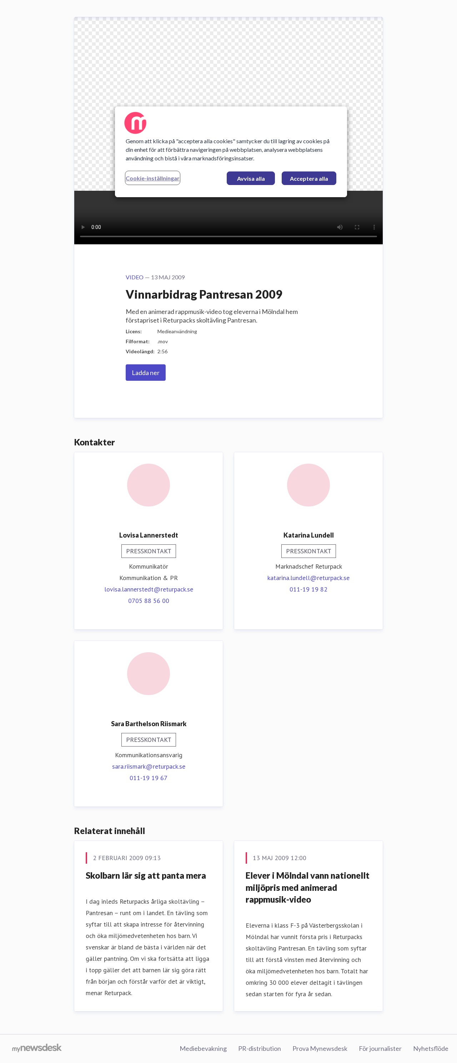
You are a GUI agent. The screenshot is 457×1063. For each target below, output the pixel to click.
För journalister (380, 1048)
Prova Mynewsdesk (319, 1048)
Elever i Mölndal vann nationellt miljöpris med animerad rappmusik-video (308, 887)
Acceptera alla (309, 178)
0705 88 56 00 (148, 601)
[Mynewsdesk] (37, 1048)
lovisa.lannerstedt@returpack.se (148, 589)
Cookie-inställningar (153, 178)
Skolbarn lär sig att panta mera (146, 875)
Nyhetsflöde (430, 1048)
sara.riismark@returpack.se (148, 766)
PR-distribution (259, 1048)
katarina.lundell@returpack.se (308, 578)
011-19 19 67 (148, 778)
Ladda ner (146, 372)
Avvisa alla (251, 178)
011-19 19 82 (308, 589)
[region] (231, 151)
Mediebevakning (203, 1048)
